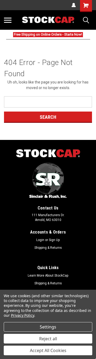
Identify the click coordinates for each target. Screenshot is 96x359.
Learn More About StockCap (48, 275)
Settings (48, 327)
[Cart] (86, 6)
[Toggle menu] (7, 20)
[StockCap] (48, 153)
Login (40, 240)
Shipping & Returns (48, 248)
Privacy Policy (22, 315)
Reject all (48, 339)
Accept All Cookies (48, 350)
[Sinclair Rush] (48, 180)
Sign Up (54, 240)
